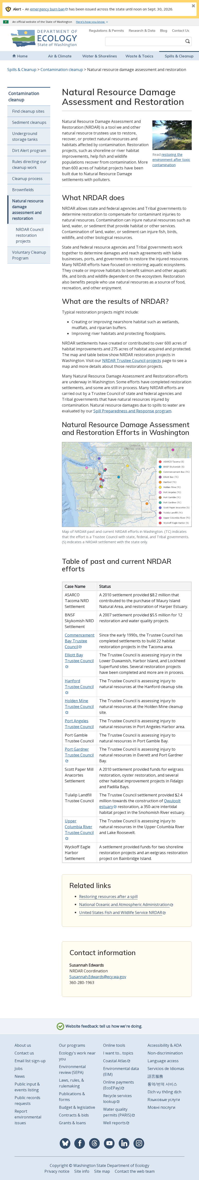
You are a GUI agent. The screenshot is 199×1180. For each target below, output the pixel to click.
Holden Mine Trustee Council (79, 703)
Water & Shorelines (99, 56)
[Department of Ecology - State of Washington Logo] (26, 38)
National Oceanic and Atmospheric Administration (124, 904)
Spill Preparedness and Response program (132, 411)
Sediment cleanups (29, 122)
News (20, 1076)
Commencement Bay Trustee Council (79, 640)
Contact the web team (135, 1171)
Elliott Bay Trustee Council (79, 657)
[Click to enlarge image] (127, 484)
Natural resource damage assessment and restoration (27, 209)
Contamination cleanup (62, 69)
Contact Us (180, 30)
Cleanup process (27, 178)
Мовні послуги (161, 1107)
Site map (102, 1171)
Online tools (114, 1045)
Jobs (19, 1068)
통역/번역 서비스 (162, 1084)
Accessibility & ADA (165, 1045)
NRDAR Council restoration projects (29, 235)
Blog (163, 30)
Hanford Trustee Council (79, 683)
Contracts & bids (74, 1115)
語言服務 (155, 1076)
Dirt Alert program (29, 150)
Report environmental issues (28, 1117)
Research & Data (142, 30)
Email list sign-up (30, 1060)
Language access (163, 1060)
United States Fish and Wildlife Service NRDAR (120, 912)
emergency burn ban (47, 9)
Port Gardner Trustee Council (79, 752)
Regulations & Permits (106, 30)
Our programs (72, 1045)
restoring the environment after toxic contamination (171, 159)
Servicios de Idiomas (166, 1068)
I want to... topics (118, 1053)
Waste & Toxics (139, 56)
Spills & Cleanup (179, 56)
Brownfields (23, 189)
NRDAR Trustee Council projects (131, 360)
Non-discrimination (165, 1053)
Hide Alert (182, 6)
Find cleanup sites (28, 111)
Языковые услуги (164, 1099)
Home (22, 56)
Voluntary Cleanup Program (29, 255)
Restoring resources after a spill (108, 896)
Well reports (114, 1122)
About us (23, 1045)
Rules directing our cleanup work (29, 164)
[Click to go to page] (172, 135)
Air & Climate (60, 56)
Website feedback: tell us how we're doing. (103, 1026)
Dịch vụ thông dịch (164, 1091)
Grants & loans (72, 1122)
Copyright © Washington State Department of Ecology (99, 1165)
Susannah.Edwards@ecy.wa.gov (97, 976)
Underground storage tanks (25, 136)
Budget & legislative (77, 1107)
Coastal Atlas (115, 1060)
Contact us (24, 1053)
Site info (81, 1171)
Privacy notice (56, 1171)
